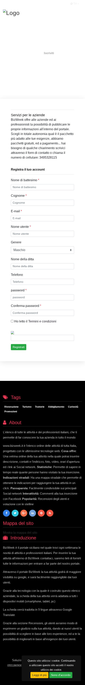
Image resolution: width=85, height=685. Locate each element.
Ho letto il (34, 321)
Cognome (19, 195)
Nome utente (21, 226)
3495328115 (48, 157)
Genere (16, 242)
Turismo (26, 407)
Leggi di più (39, 675)
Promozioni (10, 411)
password (18, 290)
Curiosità (73, 407)
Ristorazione (11, 407)
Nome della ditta (22, 259)
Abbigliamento (56, 407)
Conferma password (26, 305)
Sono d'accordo (61, 675)
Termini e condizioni (42, 321)
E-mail (16, 211)
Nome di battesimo (25, 180)
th (75, 3)
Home (35, 53)
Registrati (19, 347)
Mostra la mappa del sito (20, 532)
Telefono (17, 274)
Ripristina (35, 347)
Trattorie (39, 407)
